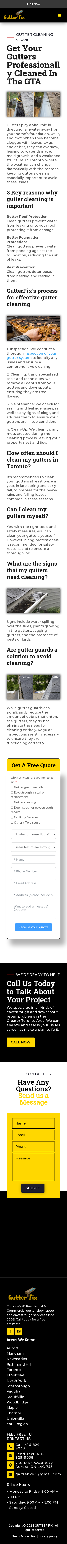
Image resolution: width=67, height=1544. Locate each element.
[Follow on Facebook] (10, 1331)
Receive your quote (33, 927)
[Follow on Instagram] (18, 1331)
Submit (33, 1188)
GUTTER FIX (44, 1525)
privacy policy (48, 1536)
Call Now (33, 4)
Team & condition (24, 1536)
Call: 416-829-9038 (28, 1447)
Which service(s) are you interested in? (32, 780)
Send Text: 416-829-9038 (30, 1456)
